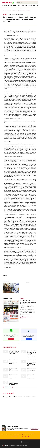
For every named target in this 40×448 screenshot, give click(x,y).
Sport (18, 5)
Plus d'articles (8, 386)
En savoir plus (34, 428)
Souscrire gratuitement (28, 434)
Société (13, 10)
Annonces (4, 5)
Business (10, 5)
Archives (22, 318)
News (14, 5)
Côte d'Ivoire (28, 5)
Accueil (4, 10)
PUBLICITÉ (28, 282)
